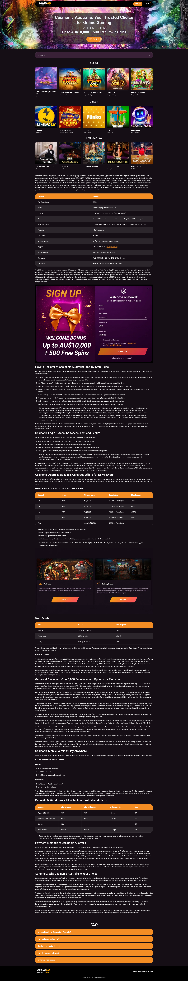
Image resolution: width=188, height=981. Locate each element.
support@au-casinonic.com (142, 971)
